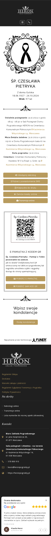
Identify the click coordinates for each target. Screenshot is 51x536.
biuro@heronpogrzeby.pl (19, 467)
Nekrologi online (11, 406)
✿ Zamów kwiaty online (25, 194)
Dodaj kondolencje (26, 322)
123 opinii (21, 503)
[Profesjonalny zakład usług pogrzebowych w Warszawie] (25, 10)
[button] (46, 500)
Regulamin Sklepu (10, 374)
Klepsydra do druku (26, 188)
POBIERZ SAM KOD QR (26, 286)
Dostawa (6, 378)
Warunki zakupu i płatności (14, 383)
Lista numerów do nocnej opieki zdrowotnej (24, 415)
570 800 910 (13, 461)
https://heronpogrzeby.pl (19, 473)
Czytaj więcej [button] (9, 524)
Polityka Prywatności (11, 392)
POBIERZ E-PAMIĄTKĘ (26, 279)
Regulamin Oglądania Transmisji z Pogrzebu (21, 387)
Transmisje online (12, 410)
